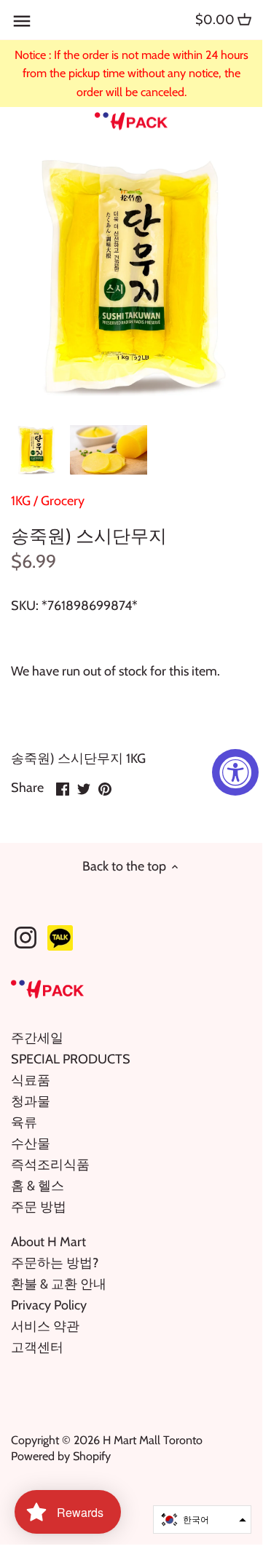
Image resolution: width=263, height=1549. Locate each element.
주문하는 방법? (54, 1263)
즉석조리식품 (50, 1165)
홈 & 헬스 (37, 1186)
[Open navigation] (22, 21)
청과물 (30, 1101)
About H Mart (48, 1242)
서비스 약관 (45, 1326)
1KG (21, 501)
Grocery (63, 501)
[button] (202, 1519)
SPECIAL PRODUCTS (70, 1059)
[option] (36, 449)
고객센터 (37, 1347)
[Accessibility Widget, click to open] (235, 772)
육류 (24, 1122)
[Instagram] (25, 937)
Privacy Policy (49, 1305)
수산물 (30, 1144)
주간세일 (37, 1038)
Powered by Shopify (61, 1456)
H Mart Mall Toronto (153, 1440)
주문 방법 (38, 1207)
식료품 (30, 1080)
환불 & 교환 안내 (58, 1284)
